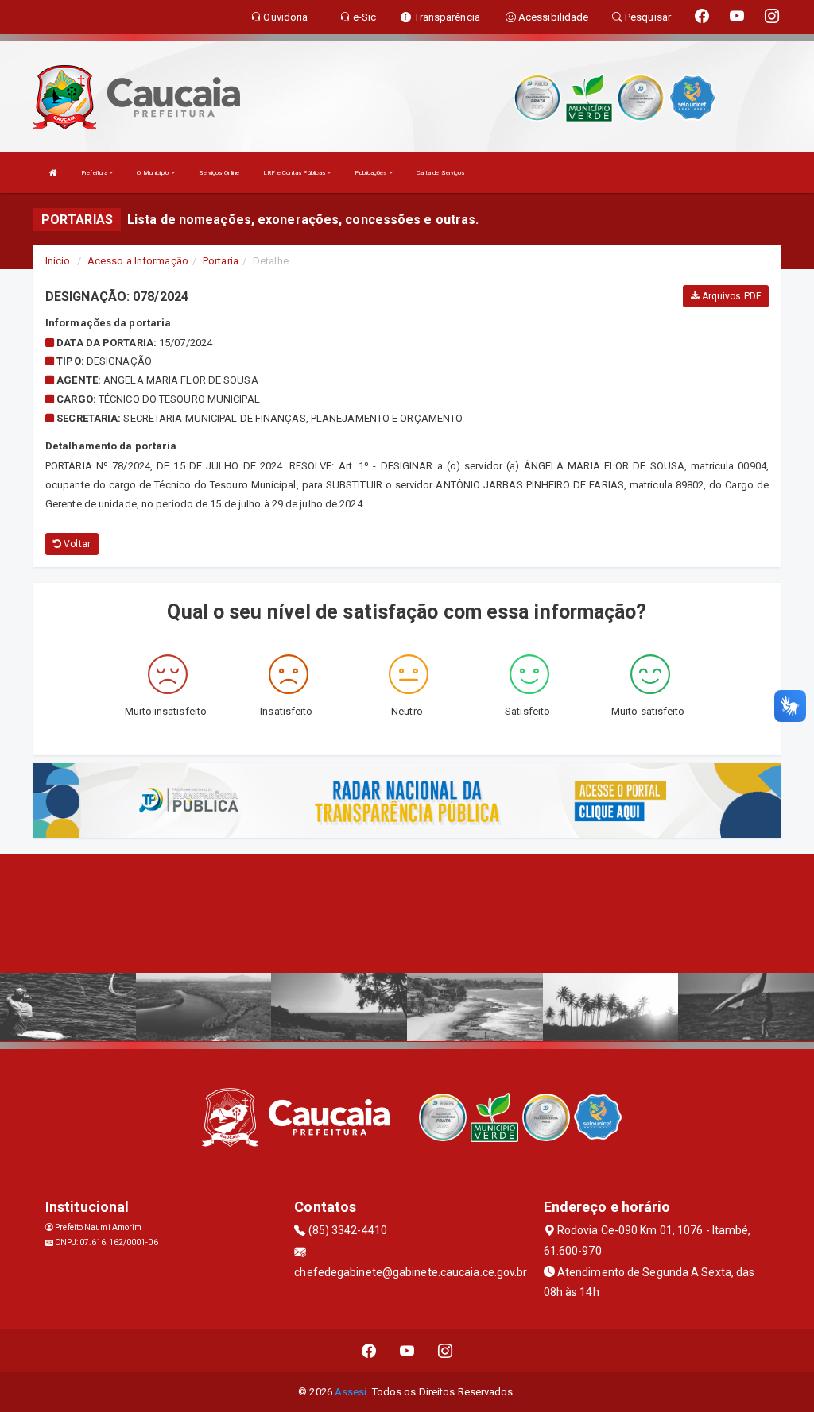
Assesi (351, 1392)
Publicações (371, 172)
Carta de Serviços (441, 172)
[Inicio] (53, 172)
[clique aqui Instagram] (445, 1350)
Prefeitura (95, 172)
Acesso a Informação (137, 261)
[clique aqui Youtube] (407, 1350)
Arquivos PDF (730, 296)
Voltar (76, 544)
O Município (153, 172)
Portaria (220, 261)
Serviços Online (219, 172)
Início (58, 261)
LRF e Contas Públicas (295, 172)
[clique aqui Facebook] (369, 1350)
